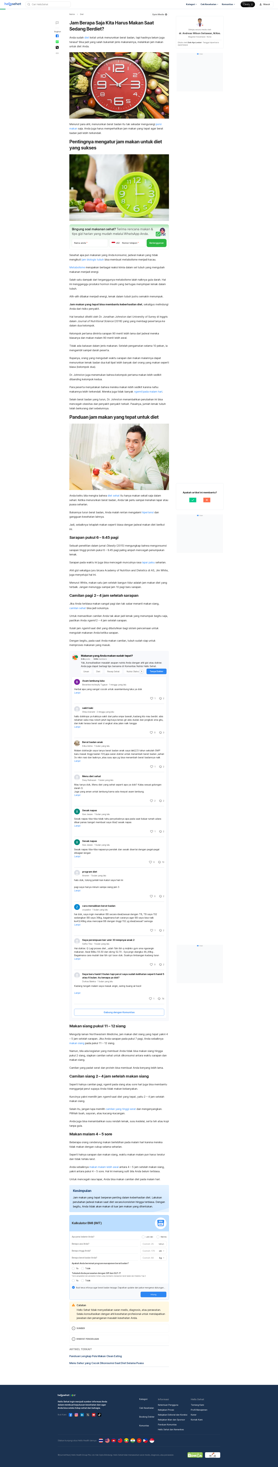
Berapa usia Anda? (80, 1244)
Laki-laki (149, 1237)
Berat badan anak (92, 742)
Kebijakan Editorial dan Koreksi (172, 1414)
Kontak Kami (197, 1419)
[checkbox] (73, 1287)
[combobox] (161, 1251)
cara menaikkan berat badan (98, 905)
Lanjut (77, 692)
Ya (77, 1268)
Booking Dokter (146, 1417)
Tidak (87, 1268)
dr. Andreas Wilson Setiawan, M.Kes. (200, 33)
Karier (193, 1414)
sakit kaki (87, 708)
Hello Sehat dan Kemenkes (171, 1429)
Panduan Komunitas (167, 1424)
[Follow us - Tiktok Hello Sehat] (99, 1415)
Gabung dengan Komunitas (119, 1012)
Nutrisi (72, 14)
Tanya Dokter (156, 671)
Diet (82, 14)
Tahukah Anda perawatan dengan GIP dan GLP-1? (96, 1273)
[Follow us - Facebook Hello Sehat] (70, 1415)
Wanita (164, 1237)
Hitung (153, 1294)
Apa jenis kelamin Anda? (83, 1236)
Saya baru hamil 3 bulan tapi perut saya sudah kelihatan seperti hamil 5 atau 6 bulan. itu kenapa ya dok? (123, 976)
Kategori (143, 1399)
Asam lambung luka (93, 680)
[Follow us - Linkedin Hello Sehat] (82, 1415)
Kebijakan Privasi (166, 1410)
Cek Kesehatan (146, 1408)
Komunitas (144, 1425)
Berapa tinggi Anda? (81, 1250)
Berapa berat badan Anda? (84, 1257)
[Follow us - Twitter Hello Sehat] (88, 1415)
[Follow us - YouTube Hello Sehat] (93, 1415)
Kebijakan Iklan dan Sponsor (171, 1419)
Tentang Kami (197, 1405)
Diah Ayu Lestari (195, 42)
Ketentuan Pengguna (168, 1405)
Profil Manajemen (199, 1410)
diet (86, 37)
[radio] (143, 1236)
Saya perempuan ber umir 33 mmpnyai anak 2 (108, 940)
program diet (89, 871)
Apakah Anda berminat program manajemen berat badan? (100, 1263)
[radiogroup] (154, 1237)
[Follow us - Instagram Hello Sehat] (76, 1415)
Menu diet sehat (91, 776)
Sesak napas (89, 810)
